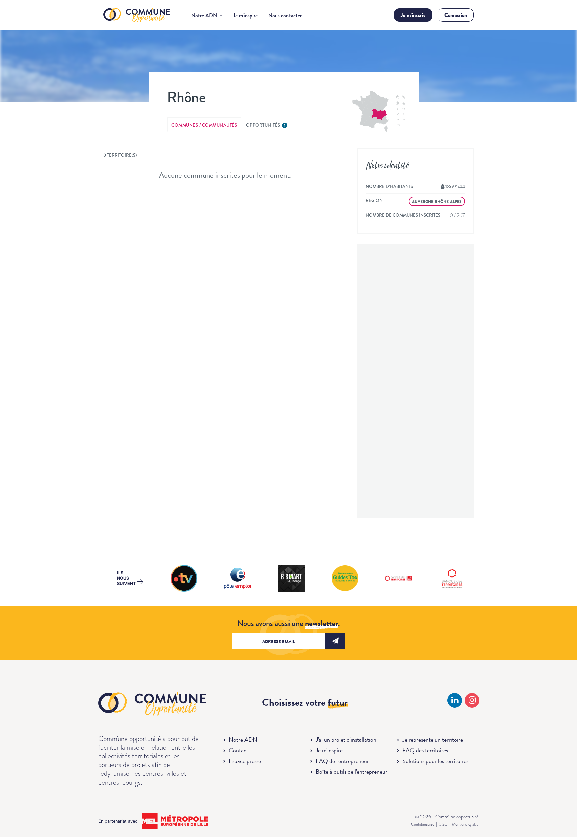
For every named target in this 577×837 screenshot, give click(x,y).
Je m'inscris (413, 15)
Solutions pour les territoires (435, 760)
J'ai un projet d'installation (346, 739)
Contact (238, 750)
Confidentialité (422, 824)
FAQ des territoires (425, 750)
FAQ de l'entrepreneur (342, 760)
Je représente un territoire (432, 739)
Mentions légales (465, 824)
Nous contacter (285, 15)
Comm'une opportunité (136, 15)
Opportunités (266, 125)
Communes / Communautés (204, 125)
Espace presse (245, 760)
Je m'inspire (245, 15)
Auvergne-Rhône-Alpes (437, 202)
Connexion (455, 15)
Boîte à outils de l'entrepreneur (351, 771)
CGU (443, 824)
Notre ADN (243, 739)
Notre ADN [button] (204, 15)
